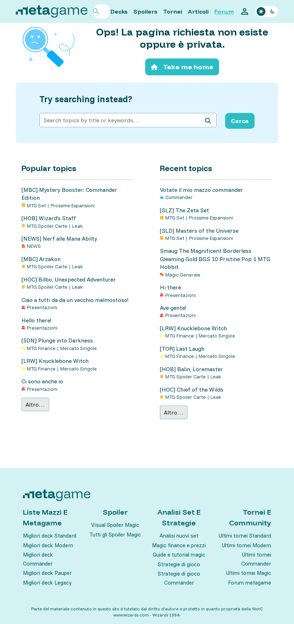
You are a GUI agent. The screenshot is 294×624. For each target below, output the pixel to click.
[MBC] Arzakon (41, 259)
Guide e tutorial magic (179, 554)
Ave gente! (173, 307)
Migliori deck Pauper (47, 572)
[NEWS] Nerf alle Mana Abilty (59, 238)
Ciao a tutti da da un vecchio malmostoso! (75, 299)
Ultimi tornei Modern (246, 545)
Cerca (240, 120)
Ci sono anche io (42, 381)
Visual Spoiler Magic (115, 524)
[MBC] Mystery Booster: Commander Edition (69, 193)
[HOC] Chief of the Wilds (191, 389)
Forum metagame (249, 582)
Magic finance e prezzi (179, 545)
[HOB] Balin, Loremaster (191, 369)
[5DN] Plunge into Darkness (57, 340)
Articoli (198, 11)
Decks (119, 11)
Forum (224, 11)
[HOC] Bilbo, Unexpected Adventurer (69, 279)
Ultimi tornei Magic (248, 572)
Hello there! (36, 320)
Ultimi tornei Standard (245, 535)
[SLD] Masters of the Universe (199, 230)
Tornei (172, 11)
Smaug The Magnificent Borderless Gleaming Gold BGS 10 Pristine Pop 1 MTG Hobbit (215, 258)
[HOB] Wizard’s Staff (49, 218)
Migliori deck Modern (48, 545)
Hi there (170, 287)
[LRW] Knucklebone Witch (55, 360)
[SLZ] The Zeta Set (184, 210)
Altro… (35, 404)
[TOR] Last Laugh (182, 348)
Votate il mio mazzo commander (201, 189)
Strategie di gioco (179, 564)
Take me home (188, 67)
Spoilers (145, 11)
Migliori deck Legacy (47, 582)
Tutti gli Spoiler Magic (115, 534)
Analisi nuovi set (179, 535)
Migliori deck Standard (49, 535)
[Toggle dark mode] (266, 11)
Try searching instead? (85, 99)
